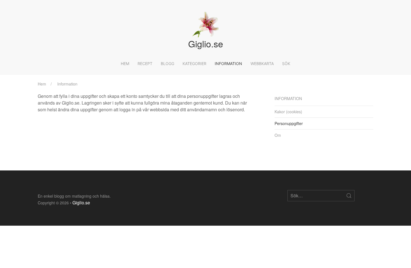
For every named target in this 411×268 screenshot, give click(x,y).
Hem (125, 63)
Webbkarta (262, 63)
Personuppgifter (289, 123)
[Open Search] (349, 195)
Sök (286, 63)
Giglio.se (81, 202)
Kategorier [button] (194, 63)
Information (228, 63)
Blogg (167, 63)
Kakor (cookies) (288, 111)
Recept (145, 63)
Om (278, 135)
